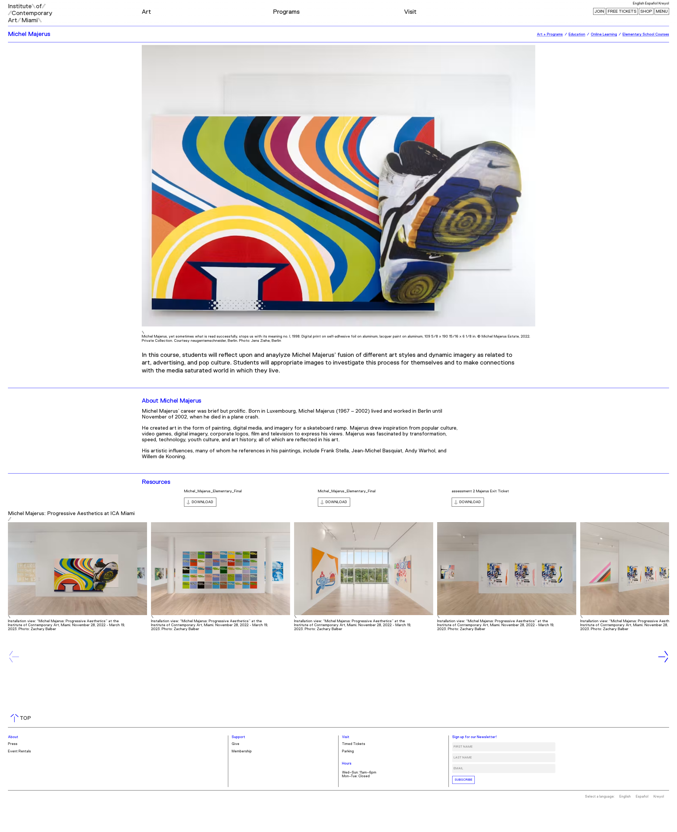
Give (235, 744)
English (638, 3)
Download (202, 502)
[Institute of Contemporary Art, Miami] (16, 10)
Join (599, 11)
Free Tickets (622, 11)
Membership (242, 751)
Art (146, 12)
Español (651, 3)
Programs (286, 12)
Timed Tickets (353, 744)
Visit (410, 12)
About (13, 737)
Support (238, 737)
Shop (646, 11)
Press (12, 744)
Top (22, 718)
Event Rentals (19, 751)
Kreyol (663, 3)
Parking (348, 751)
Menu (662, 11)
